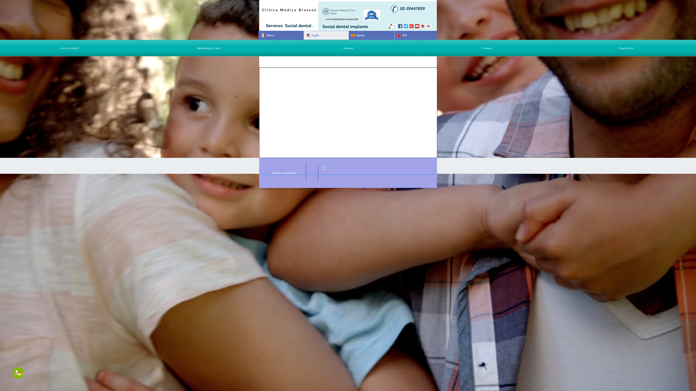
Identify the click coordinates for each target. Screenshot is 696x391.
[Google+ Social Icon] (411, 26)
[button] (208, 48)
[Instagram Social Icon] (428, 26)
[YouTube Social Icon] (417, 26)
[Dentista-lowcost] (400, 26)
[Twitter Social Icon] (406, 26)
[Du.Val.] (395, 26)
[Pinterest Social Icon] (423, 26)
